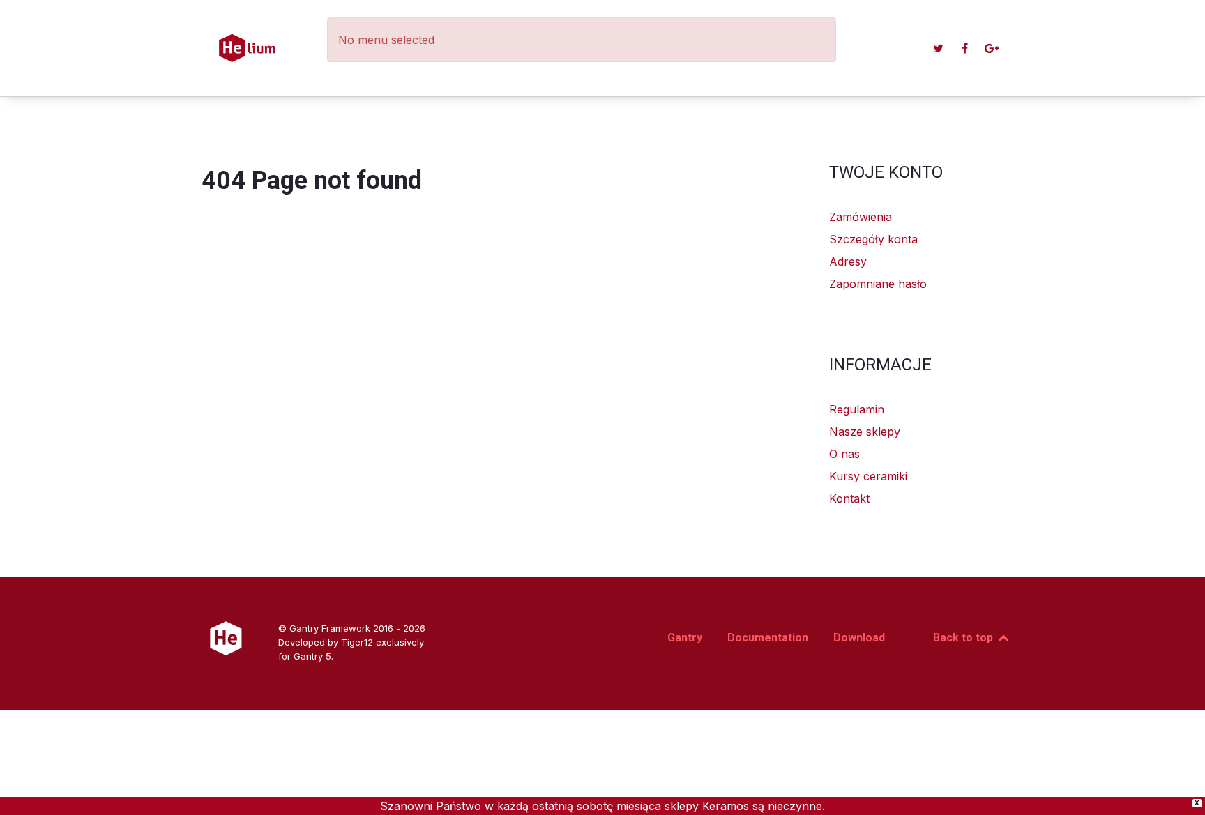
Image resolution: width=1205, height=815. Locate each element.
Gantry (684, 637)
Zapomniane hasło (878, 284)
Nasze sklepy (864, 432)
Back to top (964, 637)
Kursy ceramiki (868, 476)
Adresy (848, 261)
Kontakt (849, 498)
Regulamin (856, 409)
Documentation (767, 637)
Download (859, 637)
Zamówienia (860, 217)
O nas (844, 454)
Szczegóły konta (873, 239)
